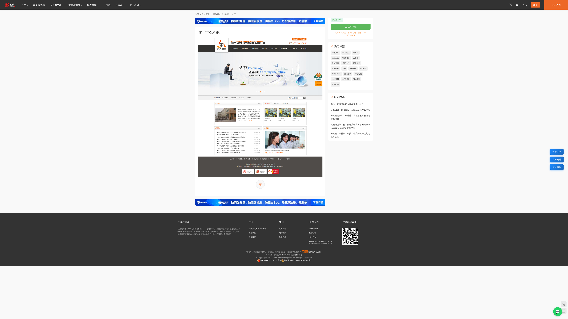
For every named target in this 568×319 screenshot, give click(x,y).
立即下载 (351, 26)
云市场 (106, 5)
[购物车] (517, 5)
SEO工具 (335, 58)
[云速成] (10, 4)
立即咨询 (556, 4)
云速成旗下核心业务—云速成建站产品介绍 (350, 109)
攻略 (344, 68)
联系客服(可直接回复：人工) (320, 241)
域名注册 (335, 79)
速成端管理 (313, 228)
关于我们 (134, 5)
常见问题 (346, 58)
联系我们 (252, 237)
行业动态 (356, 63)
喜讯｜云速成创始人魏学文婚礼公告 (347, 104)
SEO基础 (356, 79)
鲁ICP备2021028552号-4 (270, 260)
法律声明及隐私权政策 (258, 228)
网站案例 (282, 233)
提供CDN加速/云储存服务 (292, 255)
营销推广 (335, 52)
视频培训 (347, 74)
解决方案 (92, 5)
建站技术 (353, 68)
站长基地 (282, 228)
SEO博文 (346, 79)
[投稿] (510, 5)
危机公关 (335, 84)
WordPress (336, 74)
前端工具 (282, 237)
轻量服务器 (39, 5)
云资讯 (355, 58)
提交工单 (312, 237)
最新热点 (346, 52)
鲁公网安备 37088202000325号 (297, 260)
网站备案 (358, 74)
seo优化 (363, 68)
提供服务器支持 (315, 252)
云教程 (355, 52)
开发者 (119, 5)
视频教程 (335, 68)
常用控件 (346, 63)
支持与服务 (74, 5)
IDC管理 (312, 233)
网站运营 (335, 63)
